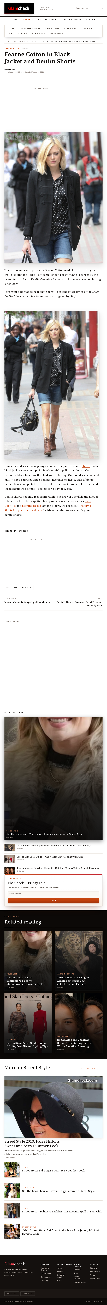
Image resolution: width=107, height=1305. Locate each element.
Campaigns (70, 29)
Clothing (87, 29)
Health (90, 20)
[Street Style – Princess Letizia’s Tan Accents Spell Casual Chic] (12, 1210)
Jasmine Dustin (32, 506)
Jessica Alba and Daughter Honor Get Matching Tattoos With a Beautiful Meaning (74, 1043)
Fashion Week (80, 1282)
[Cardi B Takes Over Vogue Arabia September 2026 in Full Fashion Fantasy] (79, 961)
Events (60, 1271)
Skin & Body (38, 34)
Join (53, 900)
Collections (57, 34)
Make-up (22, 34)
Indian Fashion (72, 20)
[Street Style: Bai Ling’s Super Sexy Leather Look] (12, 1169)
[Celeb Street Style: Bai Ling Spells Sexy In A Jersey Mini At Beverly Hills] (12, 1231)
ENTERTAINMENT (48, 20)
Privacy (89, 1301)
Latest (12, 29)
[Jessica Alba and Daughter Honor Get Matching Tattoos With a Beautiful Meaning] (79, 1023)
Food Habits (95, 1271)
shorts (86, 466)
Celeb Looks (52, 29)
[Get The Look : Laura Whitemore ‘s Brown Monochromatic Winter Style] (28, 961)
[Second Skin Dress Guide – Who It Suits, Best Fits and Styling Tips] (28, 1023)
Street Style (31, 42)
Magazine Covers (30, 29)
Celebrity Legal (61, 1276)
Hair (10, 34)
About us (12, 1293)
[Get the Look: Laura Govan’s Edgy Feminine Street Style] (12, 1190)
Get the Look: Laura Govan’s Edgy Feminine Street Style (58, 1191)
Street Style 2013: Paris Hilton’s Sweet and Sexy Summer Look (32, 1143)
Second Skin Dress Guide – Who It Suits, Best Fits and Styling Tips (27, 1044)
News (59, 1268)
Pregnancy (95, 1278)
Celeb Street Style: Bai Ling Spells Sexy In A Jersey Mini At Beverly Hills (60, 1231)
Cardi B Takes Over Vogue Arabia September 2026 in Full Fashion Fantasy (73, 981)
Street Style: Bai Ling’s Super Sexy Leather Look (53, 1170)
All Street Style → (92, 1068)
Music (59, 1280)
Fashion (28, 20)
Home (15, 20)
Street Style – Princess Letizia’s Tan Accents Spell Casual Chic (62, 1211)
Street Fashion (22, 587)
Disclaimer (98, 1301)
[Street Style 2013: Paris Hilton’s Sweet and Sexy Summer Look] (53, 1107)
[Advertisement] (53, 108)
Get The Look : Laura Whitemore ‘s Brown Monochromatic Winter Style (25, 981)
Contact (27, 1293)
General (93, 1268)
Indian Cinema (77, 1278)
